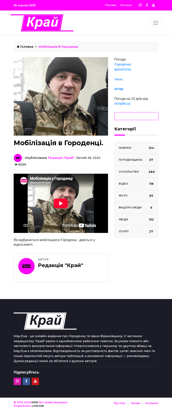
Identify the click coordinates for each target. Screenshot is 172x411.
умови (135, 403)
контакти (151, 403)
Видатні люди (135, 207)
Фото (136, 196)
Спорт (136, 231)
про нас (120, 403)
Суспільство (137, 172)
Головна (26, 47)
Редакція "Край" (61, 158)
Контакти (126, 5)
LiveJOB (38, 405)
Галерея (136, 148)
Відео (136, 184)
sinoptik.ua (122, 103)
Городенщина (136, 160)
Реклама (110, 5)
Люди (136, 219)
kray (35, 402)
